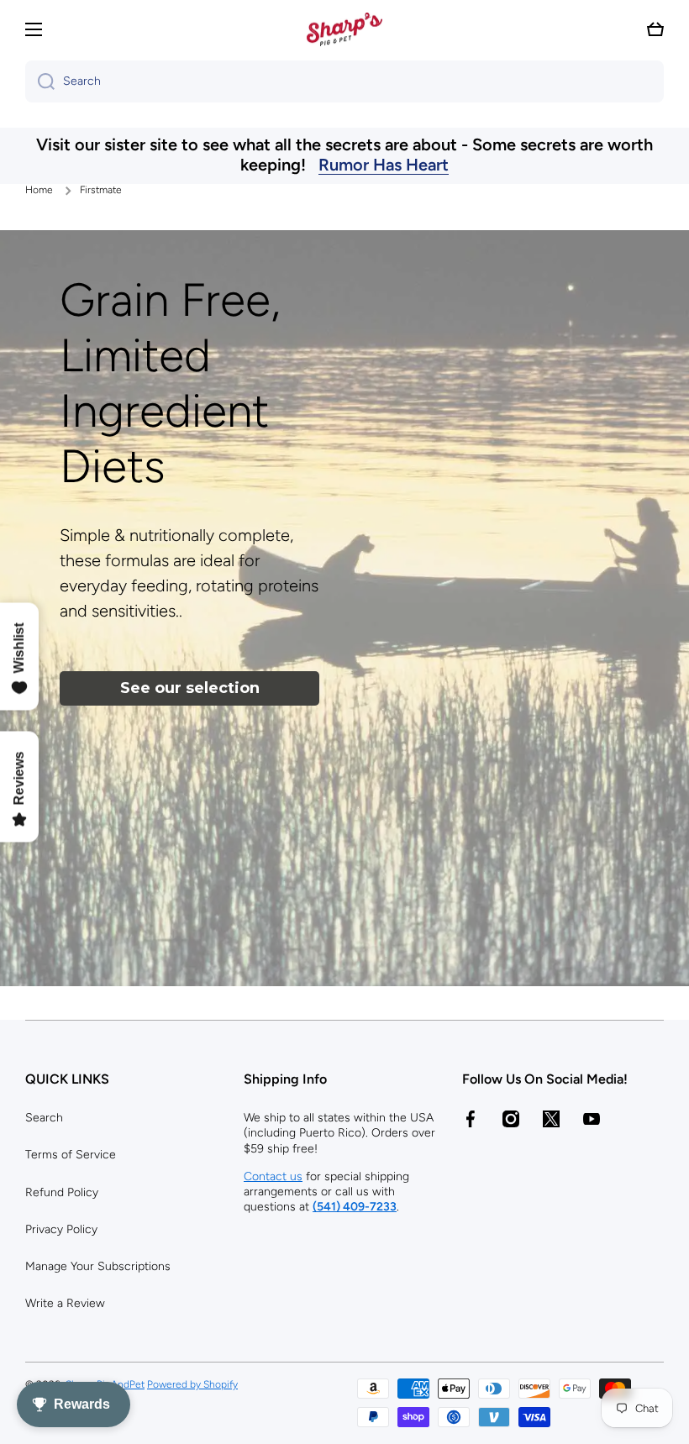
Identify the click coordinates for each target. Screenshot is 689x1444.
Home (39, 190)
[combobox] (344, 81)
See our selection (190, 688)
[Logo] (344, 29)
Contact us (273, 1176)
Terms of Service (70, 1154)
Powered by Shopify (192, 1384)
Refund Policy (61, 1192)
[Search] (40, 81)
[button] (655, 29)
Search (44, 1118)
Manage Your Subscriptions (98, 1266)
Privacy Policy (61, 1229)
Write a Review (65, 1303)
